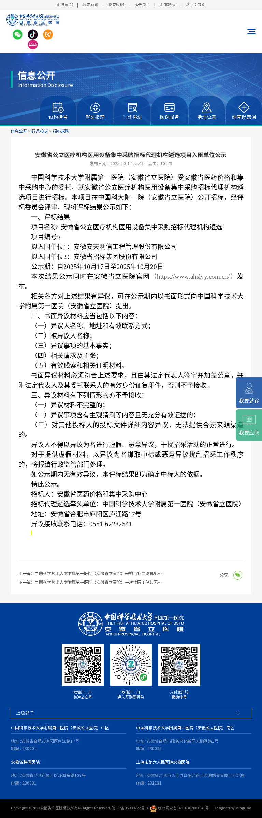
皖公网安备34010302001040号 (183, 808)
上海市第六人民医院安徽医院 (162, 762)
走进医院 (64, 4)
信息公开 (19, 131)
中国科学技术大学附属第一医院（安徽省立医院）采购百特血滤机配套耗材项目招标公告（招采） (99, 573)
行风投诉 (40, 131)
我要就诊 (90, 4)
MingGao (243, 808)
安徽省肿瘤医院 (25, 762)
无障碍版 (167, 4)
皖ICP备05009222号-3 (130, 808)
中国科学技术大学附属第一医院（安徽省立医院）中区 (60, 728)
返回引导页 (195, 4)
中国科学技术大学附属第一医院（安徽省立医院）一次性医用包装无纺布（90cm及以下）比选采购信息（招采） (99, 582)
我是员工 (142, 4)
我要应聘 (116, 4)
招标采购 (61, 131)
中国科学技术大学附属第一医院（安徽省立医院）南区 (185, 728)
